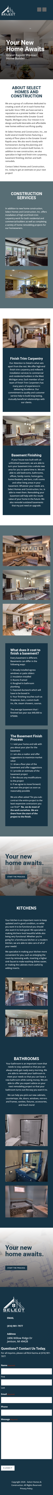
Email (8, 1394)
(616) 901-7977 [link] (15, 1326)
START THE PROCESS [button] (16, 876)
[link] (8, 15)
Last (3, 1387)
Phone (4, 1406)
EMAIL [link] (10, 1318)
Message (9, 1419)
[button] (27, 10)
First (3, 1376)
